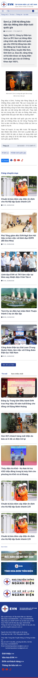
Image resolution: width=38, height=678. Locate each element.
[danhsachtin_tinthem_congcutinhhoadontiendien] (19, 568)
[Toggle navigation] (2, 11)
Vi (33, 11)
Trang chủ (4, 14)
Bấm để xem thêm (8, 365)
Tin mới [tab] (4, 374)
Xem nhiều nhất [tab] (17, 374)
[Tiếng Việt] (19, 4)
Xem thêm (4, 547)
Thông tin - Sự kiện (22, 14)
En (35, 11)
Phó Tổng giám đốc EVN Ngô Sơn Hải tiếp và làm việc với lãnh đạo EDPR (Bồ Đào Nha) (18, 238)
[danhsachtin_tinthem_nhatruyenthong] (19, 581)
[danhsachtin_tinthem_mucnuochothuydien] (19, 556)
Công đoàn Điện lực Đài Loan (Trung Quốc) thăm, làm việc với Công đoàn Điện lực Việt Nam (18, 350)
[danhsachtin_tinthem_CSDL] (19, 593)
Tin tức (12, 14)
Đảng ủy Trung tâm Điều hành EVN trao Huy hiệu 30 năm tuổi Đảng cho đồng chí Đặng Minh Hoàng (18, 403)
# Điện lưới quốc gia (18, 153)
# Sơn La (5, 153)
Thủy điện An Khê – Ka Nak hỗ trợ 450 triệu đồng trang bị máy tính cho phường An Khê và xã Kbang (18, 471)
